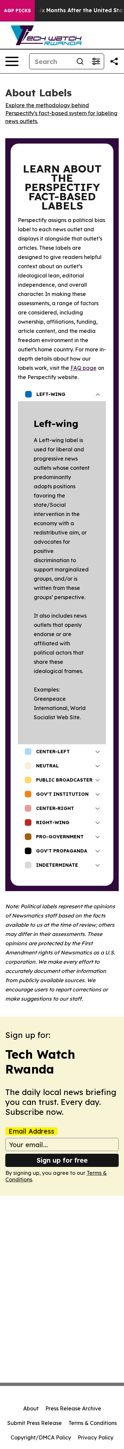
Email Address (31, 1131)
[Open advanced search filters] (96, 61)
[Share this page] (114, 61)
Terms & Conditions (92, 1423)
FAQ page (83, 368)
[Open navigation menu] (12, 61)
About (31, 1408)
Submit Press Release (34, 1423)
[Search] (80, 61)
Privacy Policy (95, 1437)
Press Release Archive (73, 1408)
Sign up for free (62, 1160)
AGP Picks (17, 11)
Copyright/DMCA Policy (41, 1437)
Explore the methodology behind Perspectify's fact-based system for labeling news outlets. (61, 113)
